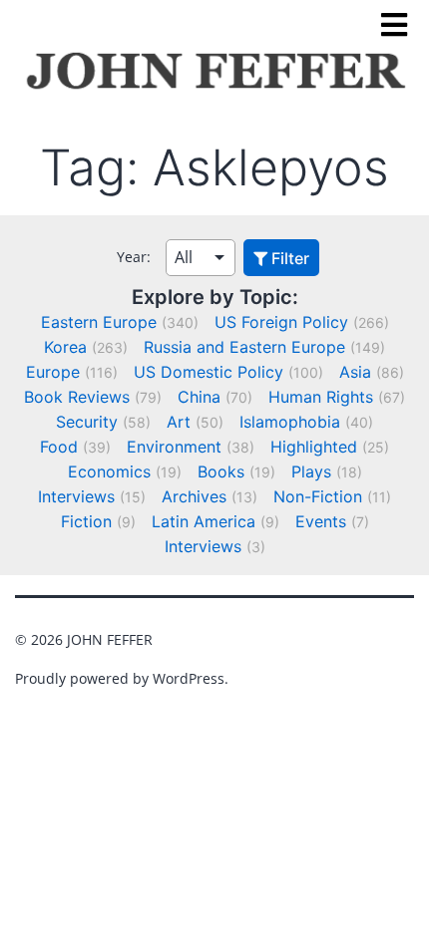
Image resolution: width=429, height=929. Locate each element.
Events (320, 521)
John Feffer (110, 639)
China (199, 397)
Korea (65, 347)
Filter (288, 258)
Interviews (76, 496)
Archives (194, 496)
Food (59, 447)
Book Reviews (77, 397)
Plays (311, 471)
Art (179, 422)
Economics (109, 471)
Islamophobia (289, 422)
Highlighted (313, 447)
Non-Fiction (317, 496)
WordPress (188, 678)
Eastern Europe (99, 322)
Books (221, 471)
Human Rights (320, 397)
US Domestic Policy (208, 372)
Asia (355, 372)
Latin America (203, 521)
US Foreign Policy (281, 322)
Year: (134, 256)
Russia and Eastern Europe (244, 347)
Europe (53, 372)
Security (87, 422)
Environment (174, 447)
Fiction (86, 521)
